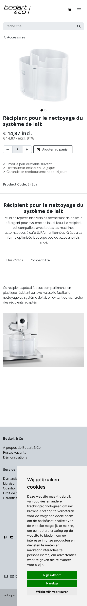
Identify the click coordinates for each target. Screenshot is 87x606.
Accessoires (16, 37)
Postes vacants (14, 452)
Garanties (10, 498)
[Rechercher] (79, 26)
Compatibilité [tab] (40, 260)
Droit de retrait (13, 493)
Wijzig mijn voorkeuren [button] (52, 591)
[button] (7, 109)
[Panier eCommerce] (69, 9)
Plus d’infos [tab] (14, 260)
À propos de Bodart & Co (22, 448)
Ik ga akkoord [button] (52, 575)
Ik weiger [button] (52, 583)
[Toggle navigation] (79, 9)
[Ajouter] (27, 149)
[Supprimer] (8, 149)
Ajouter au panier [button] (55, 149)
